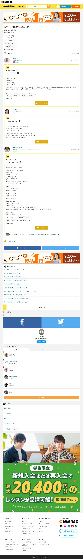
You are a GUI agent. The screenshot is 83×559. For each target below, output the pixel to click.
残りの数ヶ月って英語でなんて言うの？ (14, 277)
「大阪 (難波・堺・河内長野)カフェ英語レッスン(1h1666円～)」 (42, 234)
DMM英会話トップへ (9, 423)
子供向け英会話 (26, 528)
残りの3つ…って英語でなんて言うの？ (14, 269)
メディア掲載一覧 (26, 548)
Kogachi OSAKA (13, 376)
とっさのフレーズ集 (44, 544)
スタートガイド (8, 523)
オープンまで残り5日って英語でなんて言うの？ (16, 298)
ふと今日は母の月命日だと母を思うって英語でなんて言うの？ (20, 291)
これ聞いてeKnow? (26, 533)
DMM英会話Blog (9, 549)
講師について (42, 521)
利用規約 (6, 418)
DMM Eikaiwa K (13, 361)
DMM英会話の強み (9, 526)
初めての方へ (7, 408)
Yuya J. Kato (12, 354)
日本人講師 (7, 528)
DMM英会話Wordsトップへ (11, 429)
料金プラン (24, 521)
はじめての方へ (8, 521)
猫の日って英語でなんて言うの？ (12, 284)
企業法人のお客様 (69, 531)
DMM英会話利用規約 (27, 542)
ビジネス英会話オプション (28, 531)
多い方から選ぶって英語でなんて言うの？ (15, 294)
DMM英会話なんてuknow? (11, 544)
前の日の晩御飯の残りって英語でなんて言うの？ (16, 302)
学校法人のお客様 (69, 535)
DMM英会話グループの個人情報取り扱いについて (30, 545)
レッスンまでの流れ (44, 523)
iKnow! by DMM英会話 (10, 542)
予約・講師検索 (43, 526)
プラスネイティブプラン (28, 523)
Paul (10, 369)
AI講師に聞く (66, 6)
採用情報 (24, 550)
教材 (40, 528)
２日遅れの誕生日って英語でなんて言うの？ (15, 287)
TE (9, 391)
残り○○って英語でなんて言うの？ (12, 273)
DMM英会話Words (9, 547)
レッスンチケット (43, 531)
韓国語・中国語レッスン (28, 526)
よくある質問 (7, 413)
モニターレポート (9, 531)
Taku (10, 384)
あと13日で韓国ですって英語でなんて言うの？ (16, 280)
